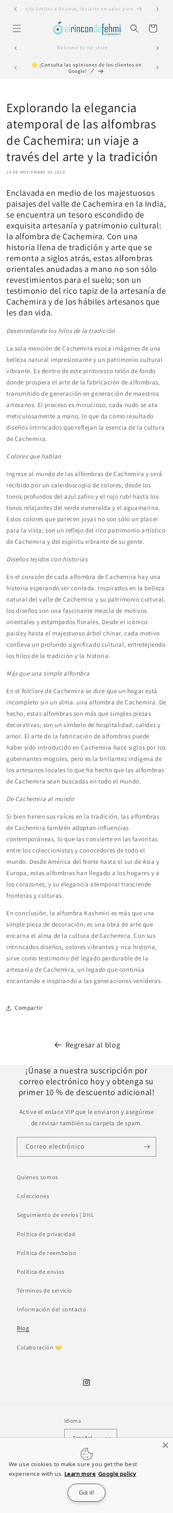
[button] (17, 28)
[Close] (165, 1445)
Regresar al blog (93, 1045)
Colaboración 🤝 (39, 1347)
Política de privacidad (46, 1234)
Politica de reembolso (47, 1253)
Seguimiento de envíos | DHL (55, 1215)
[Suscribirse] (146, 1147)
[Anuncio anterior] (15, 9)
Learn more (80, 1473)
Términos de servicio (44, 1290)
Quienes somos (37, 1177)
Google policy (117, 1473)
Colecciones (33, 1196)
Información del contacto (51, 1309)
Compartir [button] (28, 1007)
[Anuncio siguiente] (157, 9)
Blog (23, 1328)
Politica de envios (41, 1271)
